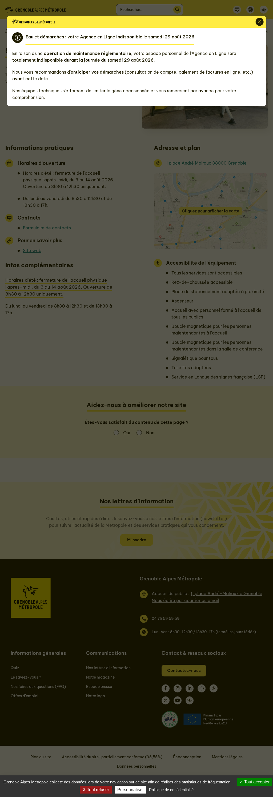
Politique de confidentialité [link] (171, 789)
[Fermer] (259, 22)
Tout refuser (97, 789)
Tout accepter (256, 782)
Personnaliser (130, 789)
